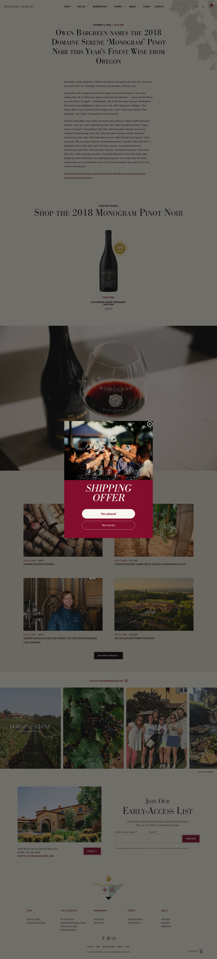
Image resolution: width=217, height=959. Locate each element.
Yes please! (108, 514)
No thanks (108, 525)
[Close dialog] (149, 424)
